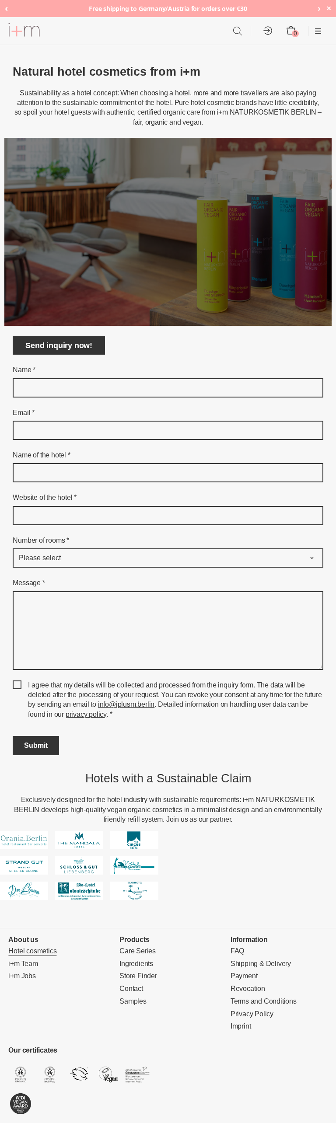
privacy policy (86, 714)
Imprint (241, 1026)
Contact (131, 988)
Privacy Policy (252, 1014)
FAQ (237, 951)
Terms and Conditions (264, 1001)
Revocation (248, 988)
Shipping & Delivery (261, 963)
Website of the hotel (45, 497)
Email (24, 412)
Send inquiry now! (58, 345)
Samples (133, 1001)
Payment (244, 976)
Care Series (137, 951)
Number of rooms (41, 540)
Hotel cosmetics (32, 951)
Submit (36, 745)
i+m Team (23, 963)
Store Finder (138, 976)
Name (24, 369)
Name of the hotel (41, 455)
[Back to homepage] (24, 31)
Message (29, 582)
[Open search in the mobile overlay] (237, 31)
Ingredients (136, 963)
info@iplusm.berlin (126, 704)
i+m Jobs (21, 976)
